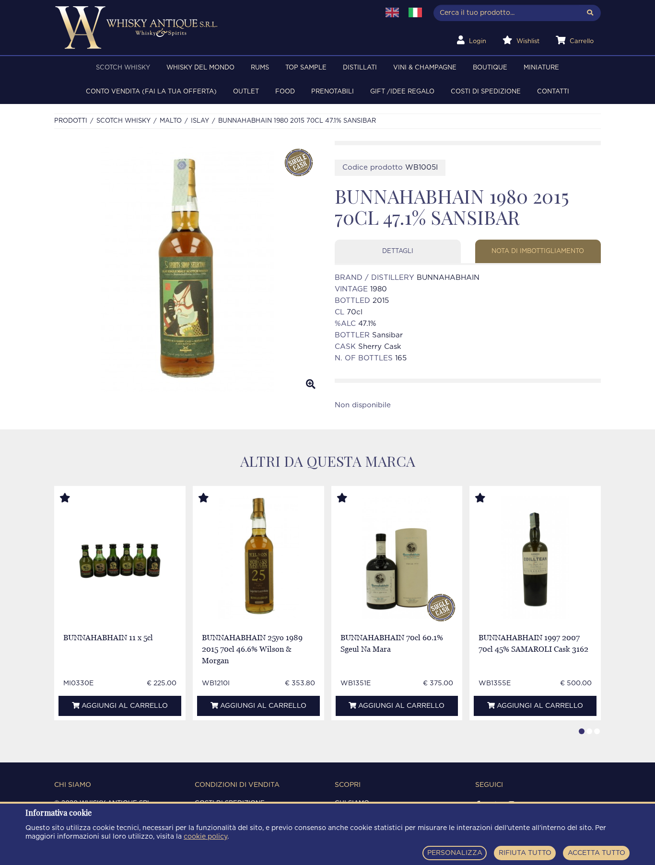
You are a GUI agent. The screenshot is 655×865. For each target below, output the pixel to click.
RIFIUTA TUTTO (525, 853)
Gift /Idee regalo (402, 92)
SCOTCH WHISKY (123, 68)
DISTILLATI (360, 68)
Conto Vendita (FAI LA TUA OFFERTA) (151, 92)
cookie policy (205, 836)
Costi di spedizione (486, 92)
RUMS (260, 68)
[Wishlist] (73, 498)
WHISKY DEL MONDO (200, 68)
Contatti (553, 92)
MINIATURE (541, 68)
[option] (187, 269)
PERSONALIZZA (454, 853)
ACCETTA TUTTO (596, 853)
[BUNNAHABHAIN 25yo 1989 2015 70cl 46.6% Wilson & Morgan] (258, 557)
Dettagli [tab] (397, 251)
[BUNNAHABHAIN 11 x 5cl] (120, 557)
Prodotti (70, 121)
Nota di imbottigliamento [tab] (537, 251)
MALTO (171, 121)
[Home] (210, 27)
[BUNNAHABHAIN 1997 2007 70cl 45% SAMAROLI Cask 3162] (535, 557)
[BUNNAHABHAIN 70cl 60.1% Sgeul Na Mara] (397, 557)
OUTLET (246, 92)
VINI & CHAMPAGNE (424, 68)
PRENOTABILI (332, 92)
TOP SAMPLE (306, 68)
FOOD (285, 92)
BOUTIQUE (490, 68)
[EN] (392, 12)
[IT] (415, 12)
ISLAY (200, 121)
